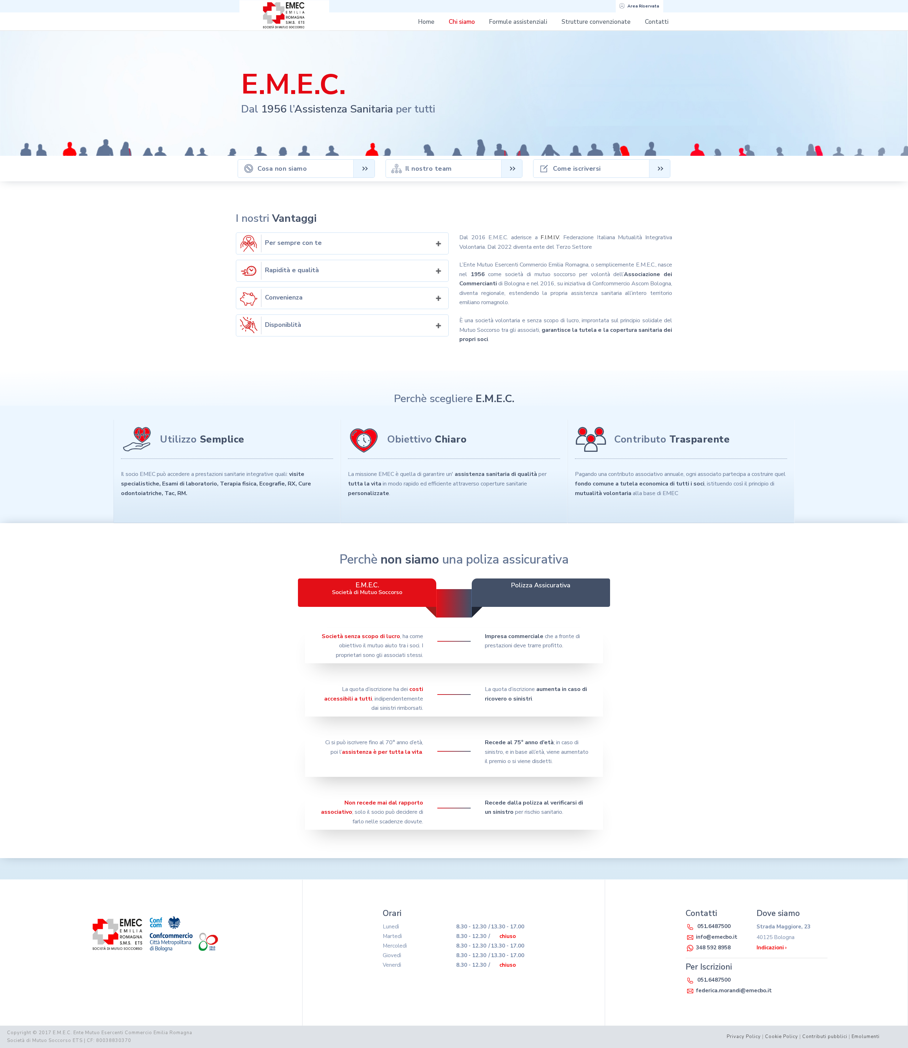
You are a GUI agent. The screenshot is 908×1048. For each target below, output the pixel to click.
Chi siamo (462, 22)
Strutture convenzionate (596, 22)
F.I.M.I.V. (550, 237)
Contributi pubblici (824, 1036)
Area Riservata (643, 6)
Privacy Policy (744, 1036)
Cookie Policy (781, 1036)
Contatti (657, 22)
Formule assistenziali (518, 22)
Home (426, 22)
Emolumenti (866, 1036)
